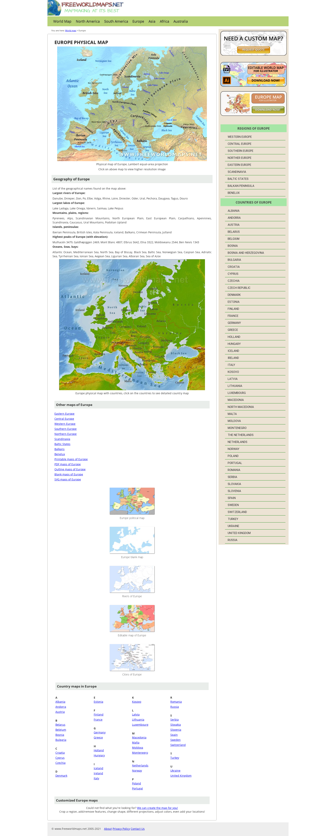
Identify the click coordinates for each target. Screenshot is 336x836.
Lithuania (138, 719)
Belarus (60, 724)
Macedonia (139, 737)
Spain (174, 735)
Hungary (99, 755)
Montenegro (140, 752)
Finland (98, 714)
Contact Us (138, 829)
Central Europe (64, 419)
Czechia (60, 763)
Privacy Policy (121, 829)
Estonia (98, 701)
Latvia (136, 714)
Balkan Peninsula (241, 186)
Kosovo (136, 701)
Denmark (61, 775)
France (98, 719)
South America (116, 21)
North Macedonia (241, 407)
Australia (180, 21)
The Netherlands (241, 435)
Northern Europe (65, 434)
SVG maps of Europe (67, 479)
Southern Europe (65, 429)
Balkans (59, 449)
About (108, 829)
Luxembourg (140, 724)
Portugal (137, 788)
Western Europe (64, 424)
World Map (62, 21)
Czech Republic (239, 288)
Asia (152, 21)
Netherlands (140, 765)
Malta (135, 742)
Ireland (98, 773)
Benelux (59, 454)
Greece (98, 737)
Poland (136, 783)
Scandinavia (62, 439)
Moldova (137, 747)
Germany (100, 732)
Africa (164, 21)
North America (88, 21)
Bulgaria (60, 740)
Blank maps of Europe (68, 474)
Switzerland (178, 745)
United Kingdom (181, 775)
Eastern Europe (64, 413)
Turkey (174, 758)
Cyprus (60, 758)
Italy (96, 778)
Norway (137, 770)
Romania (176, 701)
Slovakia (175, 724)
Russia (174, 707)
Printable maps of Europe (71, 459)
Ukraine (175, 770)
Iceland (98, 768)
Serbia (174, 719)
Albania (60, 701)
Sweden (175, 740)
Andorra (60, 707)
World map (70, 30)
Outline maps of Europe (70, 469)
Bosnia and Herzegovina (246, 253)
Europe (138, 21)
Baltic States (62, 444)
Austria (60, 712)
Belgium (60, 730)
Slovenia (175, 730)
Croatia (60, 752)
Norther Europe (239, 158)
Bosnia (59, 735)
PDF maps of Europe (67, 464)
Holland (99, 750)
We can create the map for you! (157, 808)
